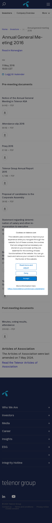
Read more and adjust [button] (26, 266)
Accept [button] (26, 278)
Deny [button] (26, 273)
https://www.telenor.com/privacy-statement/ (26, 289)
